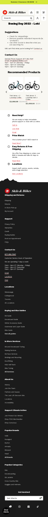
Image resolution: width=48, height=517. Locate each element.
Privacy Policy (10, 224)
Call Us (14, 125)
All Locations (9, 303)
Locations (8, 276)
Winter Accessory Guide (13, 323)
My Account (9, 211)
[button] (37, 12)
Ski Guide (8, 316)
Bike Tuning (9, 368)
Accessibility (9, 403)
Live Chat (15, 129)
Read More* (16, 143)
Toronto (8, 299)
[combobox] (18, 18)
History (7, 385)
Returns (7, 204)
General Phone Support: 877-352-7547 (19, 59)
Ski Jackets (9, 477)
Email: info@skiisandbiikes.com (16, 61)
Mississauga (9, 292)
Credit (7, 231)
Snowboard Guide (11, 319)
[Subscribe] (40, 498)
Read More (16, 161)
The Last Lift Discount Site (15, 395)
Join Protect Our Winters (14, 416)
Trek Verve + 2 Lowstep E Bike (15, 96)
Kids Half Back (10, 365)
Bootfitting (9, 361)
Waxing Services (10, 350)
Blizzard (8, 450)
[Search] (31, 18)
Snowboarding (10, 474)
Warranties (8, 228)
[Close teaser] (11, 506)
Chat (6, 280)
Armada (7, 446)
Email (14, 132)
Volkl (6, 436)
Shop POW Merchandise (13, 419)
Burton (7, 443)
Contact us (38, 48)
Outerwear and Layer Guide (15, 326)
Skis (6, 470)
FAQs (7, 242)
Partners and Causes (12, 392)
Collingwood (9, 296)
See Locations (17, 174)
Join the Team (10, 388)
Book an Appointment (13, 238)
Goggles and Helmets (13, 484)
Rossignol (8, 439)
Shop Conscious (10, 423)
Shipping (8, 200)
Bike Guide (8, 330)
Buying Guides (10, 235)
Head (7, 454)
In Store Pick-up (10, 208)
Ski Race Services (11, 354)
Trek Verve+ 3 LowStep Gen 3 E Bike (31, 97)
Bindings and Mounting (13, 357)
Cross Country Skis (11, 481)
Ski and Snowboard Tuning (14, 347)
